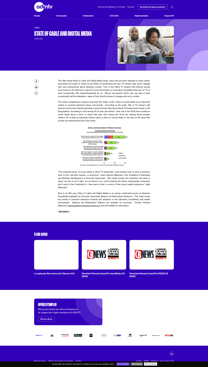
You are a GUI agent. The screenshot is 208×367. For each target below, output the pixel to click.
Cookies (78, 361)
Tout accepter (123, 364)
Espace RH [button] (169, 16)
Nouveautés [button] (61, 16)
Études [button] (37, 16)
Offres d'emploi (47, 305)
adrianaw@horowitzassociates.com (84, 205)
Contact (130, 7)
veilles (37, 27)
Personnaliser (150, 364)
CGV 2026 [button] (114, 16)
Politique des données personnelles (60, 361)
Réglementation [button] (141, 16)
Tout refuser (137, 364)
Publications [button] (88, 16)
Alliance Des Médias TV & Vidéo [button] (111, 7)
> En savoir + (64, 211)
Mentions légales (40, 361)
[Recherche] (172, 7)
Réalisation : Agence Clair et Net (162, 361)
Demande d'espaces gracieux (152, 7)
